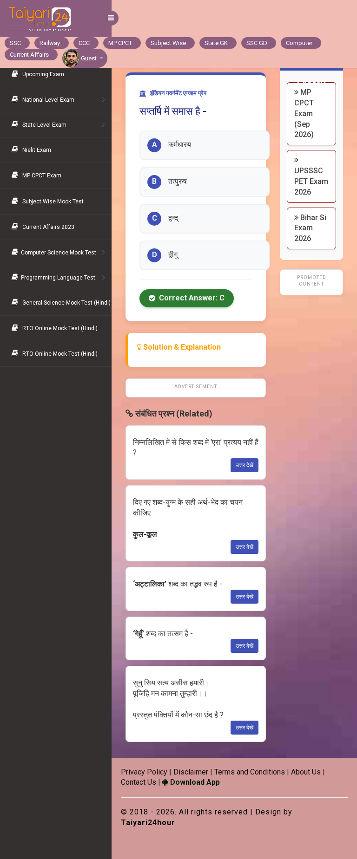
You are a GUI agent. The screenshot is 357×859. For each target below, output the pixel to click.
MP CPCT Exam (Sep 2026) (304, 113)
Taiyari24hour (148, 822)
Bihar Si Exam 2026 (310, 228)
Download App (194, 782)
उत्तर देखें (244, 465)
